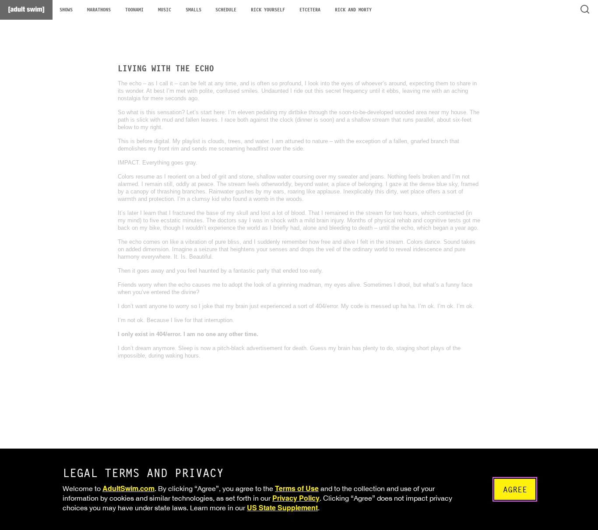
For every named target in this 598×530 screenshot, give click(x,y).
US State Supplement (282, 507)
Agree (515, 489)
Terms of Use (297, 488)
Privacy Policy (296, 498)
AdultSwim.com (128, 488)
